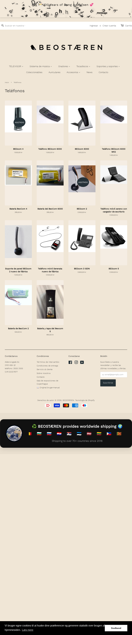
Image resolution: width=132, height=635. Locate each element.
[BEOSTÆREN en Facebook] (70, 363)
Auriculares (54, 72)
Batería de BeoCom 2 (18, 328)
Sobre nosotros (44, 373)
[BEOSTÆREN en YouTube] (82, 363)
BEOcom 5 (114, 268)
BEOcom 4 (18, 149)
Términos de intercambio (48, 362)
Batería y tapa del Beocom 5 (50, 330)
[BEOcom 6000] (81, 123)
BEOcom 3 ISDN (82, 268)
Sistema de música (40, 66)
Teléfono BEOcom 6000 (50, 149)
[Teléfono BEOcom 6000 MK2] (113, 123)
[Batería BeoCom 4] (18, 182)
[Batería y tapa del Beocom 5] (50, 302)
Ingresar (94, 25)
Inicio (7, 82)
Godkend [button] (116, 628)
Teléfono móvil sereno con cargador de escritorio (113, 210)
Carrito (128, 25)
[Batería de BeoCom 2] (18, 302)
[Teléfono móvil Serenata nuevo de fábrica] (50, 242)
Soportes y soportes (107, 66)
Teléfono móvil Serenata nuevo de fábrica (50, 270)
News (89, 72)
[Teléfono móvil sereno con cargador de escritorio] (113, 182)
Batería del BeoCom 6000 (50, 209)
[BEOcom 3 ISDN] (81, 242)
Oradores (63, 66)
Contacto (103, 72)
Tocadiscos (82, 66)
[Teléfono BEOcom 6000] (50, 123)
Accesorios (73, 72)
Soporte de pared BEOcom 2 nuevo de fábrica (18, 270)
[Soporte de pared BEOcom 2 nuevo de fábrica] (18, 242)
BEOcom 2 (82, 209)
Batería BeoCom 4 (18, 209)
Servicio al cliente (44, 369)
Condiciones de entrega (47, 366)
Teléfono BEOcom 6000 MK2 (113, 150)
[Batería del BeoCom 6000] (50, 182)
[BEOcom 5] (113, 242)
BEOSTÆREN (68, 400)
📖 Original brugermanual (48, 387)
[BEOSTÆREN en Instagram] (76, 363)
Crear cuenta (109, 25)
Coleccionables (34, 72)
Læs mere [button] (27, 630)
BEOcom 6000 (82, 149)
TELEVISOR (15, 66)
